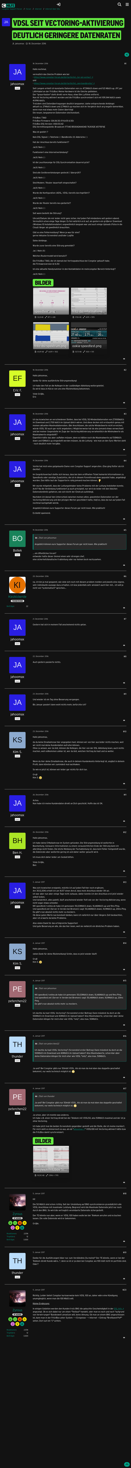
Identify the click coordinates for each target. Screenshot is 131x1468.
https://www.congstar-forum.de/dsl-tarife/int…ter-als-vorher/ (62, 77)
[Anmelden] (58, 4)
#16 (124, 1036)
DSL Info (118, 1308)
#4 (125, 460)
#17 (124, 1088)
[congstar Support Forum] (8, 5)
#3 (125, 413)
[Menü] (127, 4)
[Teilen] (126, 55)
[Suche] (119, 4)
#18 (124, 1193)
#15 (124, 980)
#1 (125, 63)
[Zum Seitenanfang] (127, 1464)
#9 (125, 694)
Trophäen (10, 1236)
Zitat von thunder (46, 1096)
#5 (125, 530)
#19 (124, 1252)
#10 (124, 731)
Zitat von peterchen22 (48, 1043)
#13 (124, 882)
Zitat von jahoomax (47, 537)
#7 (125, 618)
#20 (124, 1289)
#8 (125, 656)
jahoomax (78, 1129)
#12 (124, 832)
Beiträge (10, 606)
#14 (124, 943)
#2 (125, 369)
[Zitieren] (124, 359)
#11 (125, 794)
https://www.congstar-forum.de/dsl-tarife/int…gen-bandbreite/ (63, 83)
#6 (125, 576)
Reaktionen (11, 1233)
